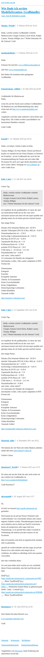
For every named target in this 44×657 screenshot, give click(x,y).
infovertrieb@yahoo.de (22, 451)
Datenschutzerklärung (29, 645)
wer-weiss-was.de (8, 2)
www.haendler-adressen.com (12, 619)
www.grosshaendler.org (18, 70)
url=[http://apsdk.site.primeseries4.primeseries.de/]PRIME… (22, 592)
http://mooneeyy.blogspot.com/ (13, 298)
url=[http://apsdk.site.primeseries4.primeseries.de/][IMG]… (19, 584)
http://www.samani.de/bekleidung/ (14, 480)
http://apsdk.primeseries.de (27, 508)
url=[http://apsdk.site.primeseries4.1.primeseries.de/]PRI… (21, 578)
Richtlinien (26, 640)
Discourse (18, 651)
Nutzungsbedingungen (10, 645)
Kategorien (15, 640)
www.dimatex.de (33, 165)
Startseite (4, 640)
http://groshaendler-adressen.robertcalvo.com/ (18, 429)
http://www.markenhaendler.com (25, 109)
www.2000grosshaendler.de (29, 65)
